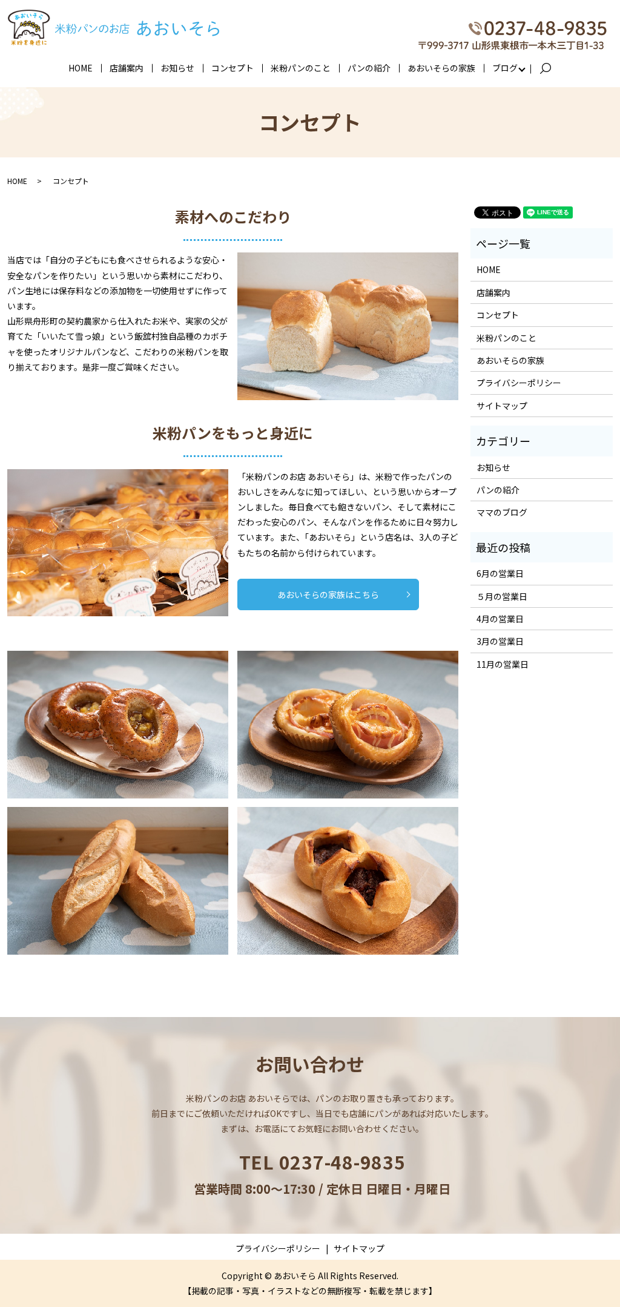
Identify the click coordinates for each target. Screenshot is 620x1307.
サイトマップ (502, 406)
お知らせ (177, 68)
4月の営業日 (500, 619)
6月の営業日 (500, 573)
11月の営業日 (503, 664)
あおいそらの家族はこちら (328, 594)
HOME (80, 68)
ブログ (505, 68)
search (550, 68)
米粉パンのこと (301, 68)
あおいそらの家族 (441, 68)
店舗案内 (126, 68)
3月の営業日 (500, 641)
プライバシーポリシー (519, 383)
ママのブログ (502, 512)
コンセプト (232, 68)
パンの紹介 (369, 68)
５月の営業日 (502, 596)
